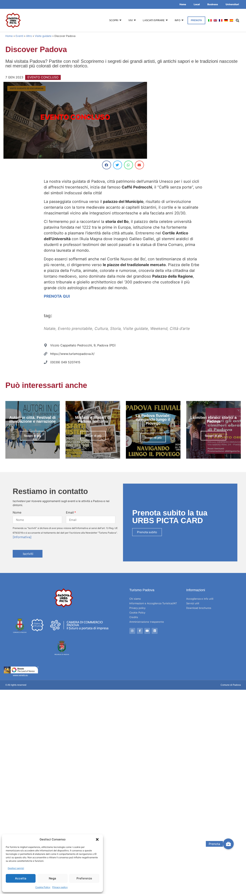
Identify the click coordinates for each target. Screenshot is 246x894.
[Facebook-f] (140, 631)
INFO (177, 20)
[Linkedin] (155, 631)
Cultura (101, 328)
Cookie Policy (42, 887)
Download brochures (198, 607)
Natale (50, 328)
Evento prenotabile (75, 328)
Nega (52, 878)
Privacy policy (60, 887)
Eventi (19, 35)
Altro (29, 35)
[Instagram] (132, 631)
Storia (115, 328)
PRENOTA (196, 20)
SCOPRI (113, 20)
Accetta (20, 878)
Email (70, 512)
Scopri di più (32, 435)
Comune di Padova (231, 685)
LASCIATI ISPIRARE (154, 20)
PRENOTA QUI (57, 296)
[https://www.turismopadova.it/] (45, 353)
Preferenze (84, 878)
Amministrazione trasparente (146, 621)
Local (197, 4)
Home (183, 4)
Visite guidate (43, 35)
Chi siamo (135, 598)
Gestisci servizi (16, 868)
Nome (17, 512)
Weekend (158, 328)
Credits (133, 617)
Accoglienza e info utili (199, 598)
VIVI (130, 20)
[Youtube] (147, 631)
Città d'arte (180, 328)
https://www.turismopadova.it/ (72, 354)
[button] (97, 839)
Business (212, 4)
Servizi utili (192, 603)
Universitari (232, 4)
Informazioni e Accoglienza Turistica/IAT (153, 603)
